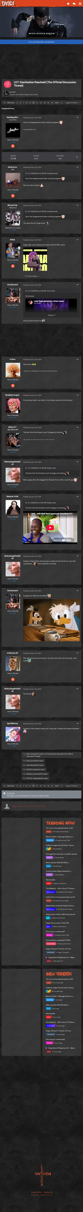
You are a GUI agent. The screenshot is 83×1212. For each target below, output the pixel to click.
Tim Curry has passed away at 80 (59, 827)
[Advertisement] (41, 61)
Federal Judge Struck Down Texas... (60, 845)
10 (33, 102)
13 (44, 102)
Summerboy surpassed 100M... (59, 940)
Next (57, 102)
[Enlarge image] (35, 258)
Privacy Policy (36, 1192)
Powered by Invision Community (41, 1195)
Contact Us (48, 1192)
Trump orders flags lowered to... (59, 870)
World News (57, 848)
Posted (32, 117)
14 (48, 102)
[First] (4, 102)
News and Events (31, 94)
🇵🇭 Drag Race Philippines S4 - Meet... (61, 957)
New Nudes (50, 879)
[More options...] (77, 117)
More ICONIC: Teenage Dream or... (60, 836)
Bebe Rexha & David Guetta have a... (61, 905)
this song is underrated (55, 931)
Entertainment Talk (63, 840)
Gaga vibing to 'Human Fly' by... (59, 948)
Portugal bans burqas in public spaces (61, 853)
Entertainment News (61, 831)
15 (52, 102)
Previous (10, 102)
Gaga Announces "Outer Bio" (57, 922)
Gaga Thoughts (63, 952)
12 (40, 102)
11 (37, 102)
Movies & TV (58, 961)
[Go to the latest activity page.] (68, 3)
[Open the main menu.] (80, 3)
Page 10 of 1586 (71, 102)
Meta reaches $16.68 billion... (58, 862)
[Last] (61, 102)
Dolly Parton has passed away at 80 (60, 896)
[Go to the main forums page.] (74, 3)
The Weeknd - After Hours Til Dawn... (61, 888)
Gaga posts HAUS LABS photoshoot (60, 914)
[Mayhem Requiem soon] (41, 23)
